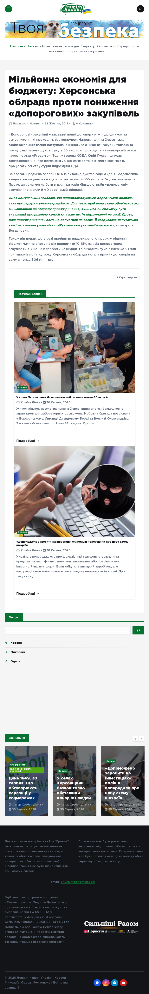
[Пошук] (138, 630)
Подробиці (26, 440)
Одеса (15, 661)
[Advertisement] (74, 699)
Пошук (14, 617)
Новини (32, 46)
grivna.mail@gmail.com (78, 882)
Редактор (19, 124)
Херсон (16, 642)
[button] (136, 739)
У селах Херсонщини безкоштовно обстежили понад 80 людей (61, 397)
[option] (37, 781)
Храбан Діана (30, 402)
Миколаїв (17, 652)
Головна (16, 46)
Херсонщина (128, 277)
